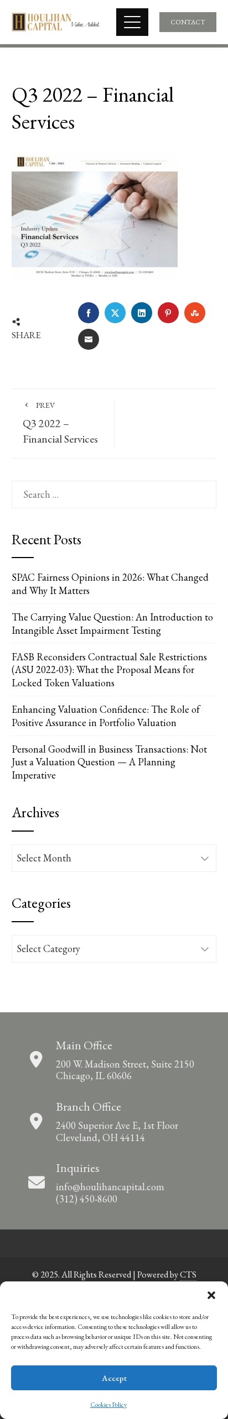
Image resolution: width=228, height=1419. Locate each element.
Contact (187, 22)
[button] (211, 1295)
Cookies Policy (108, 1404)
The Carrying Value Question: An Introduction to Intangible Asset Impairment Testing (112, 623)
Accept (114, 1378)
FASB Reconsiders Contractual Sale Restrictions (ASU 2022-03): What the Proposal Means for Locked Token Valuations (109, 669)
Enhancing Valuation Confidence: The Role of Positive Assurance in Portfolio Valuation (106, 715)
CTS (188, 1274)
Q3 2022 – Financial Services (60, 423)
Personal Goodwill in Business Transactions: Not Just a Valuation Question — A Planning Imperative (109, 762)
